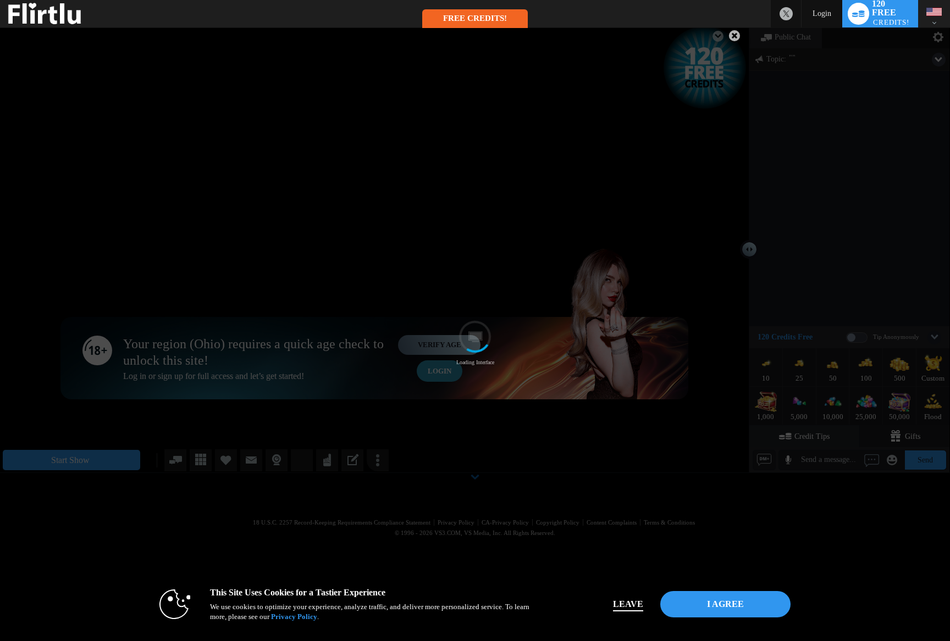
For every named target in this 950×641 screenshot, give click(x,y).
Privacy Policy (294, 616)
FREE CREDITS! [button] (475, 18)
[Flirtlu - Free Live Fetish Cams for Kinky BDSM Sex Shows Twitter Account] (786, 13)
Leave (628, 604)
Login (822, 13)
